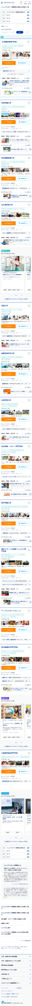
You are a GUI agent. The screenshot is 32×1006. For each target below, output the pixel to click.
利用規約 (19, 988)
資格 (20, 32)
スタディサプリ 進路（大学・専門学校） (10, 946)
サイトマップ (4, 988)
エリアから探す (6, 927)
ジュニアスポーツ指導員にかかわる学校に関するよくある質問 (15, 933)
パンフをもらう (9, 63)
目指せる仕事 (4, 32)
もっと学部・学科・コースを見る (15, 74)
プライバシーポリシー (7, 991)
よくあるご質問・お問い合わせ (9, 996)
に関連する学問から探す (15, 913)
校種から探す (5, 923)
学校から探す (24, 946)
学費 (27, 32)
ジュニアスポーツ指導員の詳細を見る (19, 884)
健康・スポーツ (4, 948)
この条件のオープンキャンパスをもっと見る (15, 299)
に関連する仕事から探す (15, 907)
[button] (29, 92)
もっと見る (26, 78)
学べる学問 (12, 32)
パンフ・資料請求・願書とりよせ (10, 993)
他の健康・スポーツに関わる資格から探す (13, 919)
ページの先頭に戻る (26, 940)
